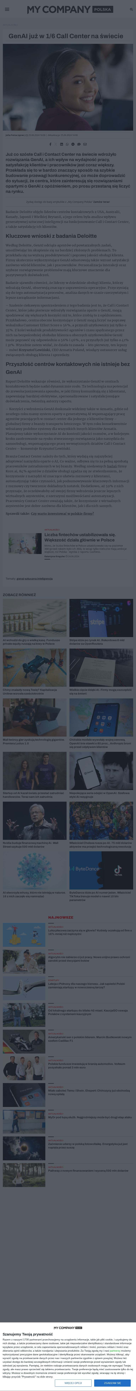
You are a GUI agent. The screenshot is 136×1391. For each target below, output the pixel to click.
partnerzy (115, 1350)
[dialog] (68, 1357)
